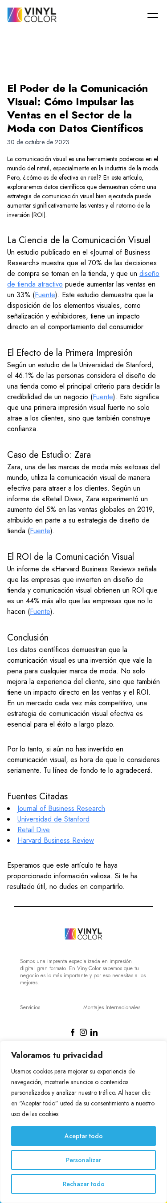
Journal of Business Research (61, 808)
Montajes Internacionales (111, 1007)
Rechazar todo (84, 1183)
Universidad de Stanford (53, 819)
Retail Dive (33, 830)
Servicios (30, 1007)
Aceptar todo (84, 1136)
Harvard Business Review (55, 840)
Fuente (45, 295)
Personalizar (83, 1160)
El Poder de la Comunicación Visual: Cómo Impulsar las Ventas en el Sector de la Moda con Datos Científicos (77, 108)
